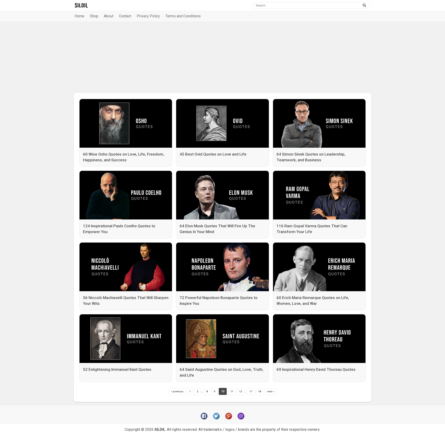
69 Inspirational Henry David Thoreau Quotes (316, 369)
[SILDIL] (81, 5)
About (108, 16)
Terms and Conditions (183, 16)
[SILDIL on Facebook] (204, 416)
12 (240, 391)
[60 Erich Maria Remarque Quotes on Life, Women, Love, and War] (319, 267)
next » (270, 391)
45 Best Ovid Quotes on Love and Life (213, 154)
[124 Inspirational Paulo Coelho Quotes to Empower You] (125, 195)
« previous (177, 391)
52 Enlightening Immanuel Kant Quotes (117, 369)
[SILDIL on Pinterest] (228, 416)
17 (250, 391)
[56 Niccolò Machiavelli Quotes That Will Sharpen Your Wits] (125, 267)
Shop (94, 16)
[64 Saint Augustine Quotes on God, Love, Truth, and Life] (222, 338)
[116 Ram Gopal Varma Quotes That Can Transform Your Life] (319, 195)
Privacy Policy (148, 16)
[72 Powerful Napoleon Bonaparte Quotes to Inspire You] (222, 267)
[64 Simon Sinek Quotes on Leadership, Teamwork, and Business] (319, 123)
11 (231, 391)
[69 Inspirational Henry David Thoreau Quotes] (319, 338)
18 (259, 391)
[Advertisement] (222, 57)
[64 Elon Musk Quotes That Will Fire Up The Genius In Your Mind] (222, 195)
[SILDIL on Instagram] (241, 416)
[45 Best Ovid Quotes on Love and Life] (222, 123)
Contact (125, 16)
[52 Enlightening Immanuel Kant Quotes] (125, 338)
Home (79, 16)
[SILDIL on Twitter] (216, 416)
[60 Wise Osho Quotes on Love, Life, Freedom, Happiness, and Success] (125, 123)
